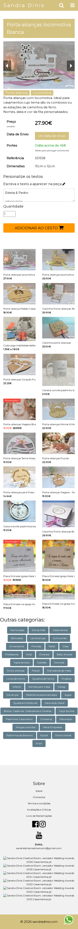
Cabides (41, 662)
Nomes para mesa (39, 686)
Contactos (39, 797)
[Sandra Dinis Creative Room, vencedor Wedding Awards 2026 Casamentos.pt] (39, 859)
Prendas (36, 646)
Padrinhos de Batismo (19, 735)
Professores (12, 654)
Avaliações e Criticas (39, 809)
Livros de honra (15, 678)
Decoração (65, 719)
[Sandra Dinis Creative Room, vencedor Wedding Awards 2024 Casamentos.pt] (39, 874)
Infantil (16, 686)
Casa (65, 646)
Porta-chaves (63, 735)
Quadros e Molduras (25, 702)
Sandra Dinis (24, 5)
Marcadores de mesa (59, 670)
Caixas (61, 686)
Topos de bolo (22, 662)
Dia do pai (12, 694)
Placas (36, 670)
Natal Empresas (52, 727)
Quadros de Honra (43, 678)
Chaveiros (46, 719)
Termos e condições (39, 803)
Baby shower (65, 654)
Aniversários (16, 646)
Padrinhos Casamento (19, 719)
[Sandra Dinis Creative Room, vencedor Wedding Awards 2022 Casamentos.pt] (39, 889)
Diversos (44, 654)
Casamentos (60, 630)
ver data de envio (52, 136)
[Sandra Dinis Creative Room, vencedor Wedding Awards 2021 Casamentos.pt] (39, 897)
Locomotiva (42, 93)
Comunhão (60, 638)
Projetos (66, 678)
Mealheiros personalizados (41, 694)
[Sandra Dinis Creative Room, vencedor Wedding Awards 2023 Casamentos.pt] (39, 882)
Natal (52, 646)
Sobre (39, 790)
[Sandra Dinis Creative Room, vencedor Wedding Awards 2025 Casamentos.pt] (39, 867)
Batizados (17, 638)
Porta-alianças (16, 93)
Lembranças (37, 638)
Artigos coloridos (26, 727)
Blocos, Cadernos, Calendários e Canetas (27, 711)
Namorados (17, 630)
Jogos (67, 694)
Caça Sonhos (66, 711)
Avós (29, 654)
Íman (39, 743)
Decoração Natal (54, 702)
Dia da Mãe (38, 630)
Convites (59, 662)
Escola (44, 735)
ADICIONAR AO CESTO (37, 228)
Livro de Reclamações (39, 815)
